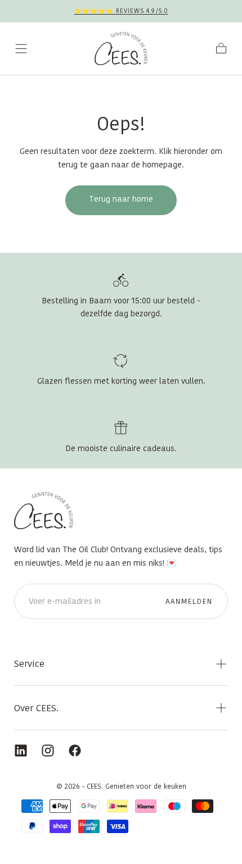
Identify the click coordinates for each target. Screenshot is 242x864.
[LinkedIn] (20, 750)
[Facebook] (74, 750)
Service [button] (29, 663)
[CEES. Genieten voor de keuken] (43, 510)
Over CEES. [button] (36, 708)
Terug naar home (121, 198)
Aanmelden (189, 601)
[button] (21, 49)
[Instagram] (47, 750)
